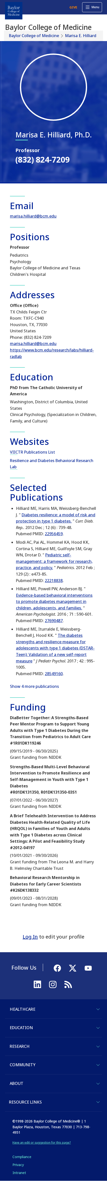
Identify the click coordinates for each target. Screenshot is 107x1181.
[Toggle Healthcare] (98, 1009)
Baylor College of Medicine (34, 35)
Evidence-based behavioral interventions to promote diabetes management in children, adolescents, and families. (54, 601)
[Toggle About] (98, 1084)
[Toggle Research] (98, 1047)
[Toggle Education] (98, 1028)
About (16, 1083)
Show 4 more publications (34, 686)
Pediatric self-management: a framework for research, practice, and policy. (54, 561)
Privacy (18, 1164)
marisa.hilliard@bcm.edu (33, 216)
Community (22, 1064)
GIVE (73, 7)
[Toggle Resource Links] (98, 1102)
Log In (30, 936)
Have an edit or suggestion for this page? (41, 1142)
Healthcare (22, 1009)
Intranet (19, 1172)
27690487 (54, 620)
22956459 (54, 533)
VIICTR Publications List (32, 452)
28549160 (54, 673)
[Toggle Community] (98, 1065)
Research (20, 1046)
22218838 (54, 580)
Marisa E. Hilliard (80, 35)
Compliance (21, 1156)
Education (21, 1027)
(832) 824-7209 (42, 159)
